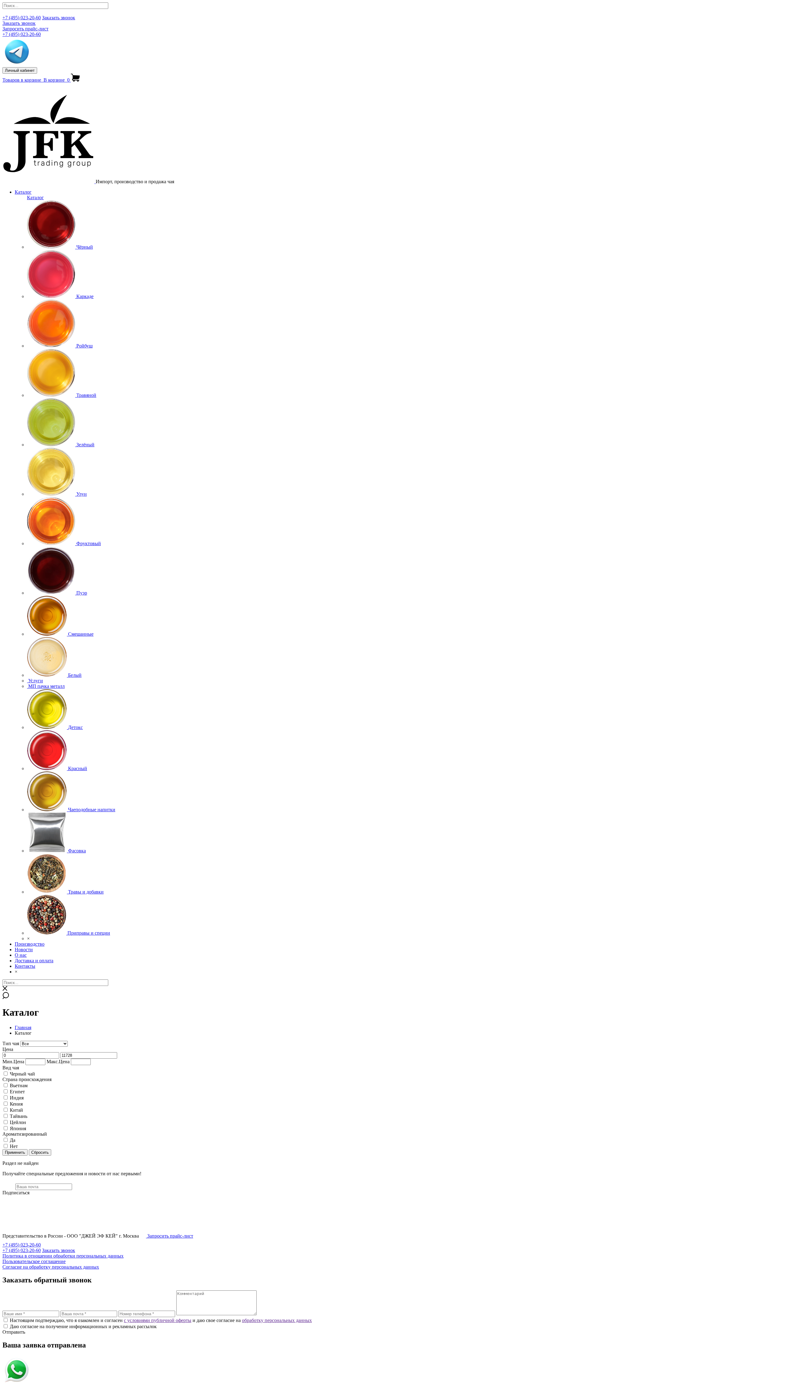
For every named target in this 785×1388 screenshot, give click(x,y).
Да (12, 1140)
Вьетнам (19, 1085)
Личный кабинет (20, 70)
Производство (29, 944)
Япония (18, 1128)
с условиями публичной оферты (157, 1320)
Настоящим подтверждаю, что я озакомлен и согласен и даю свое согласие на (161, 1320)
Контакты (25, 966)
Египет (17, 1091)
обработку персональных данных (277, 1320)
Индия (17, 1097)
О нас (21, 955)
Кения (16, 1104)
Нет (14, 1146)
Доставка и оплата (34, 960)
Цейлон (18, 1122)
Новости (24, 949)
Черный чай (22, 1073)
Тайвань (18, 1116)
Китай (16, 1110)
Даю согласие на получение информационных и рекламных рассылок (83, 1326)
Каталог (23, 192)
